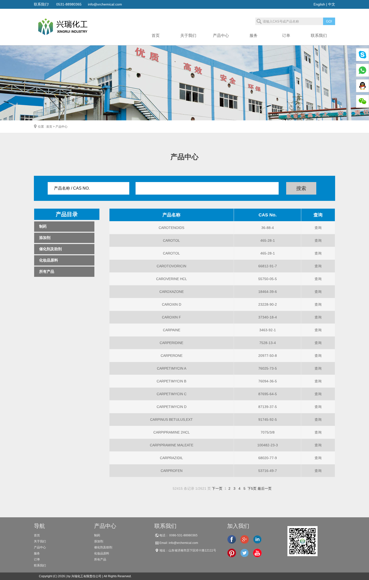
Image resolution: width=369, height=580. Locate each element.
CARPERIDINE (171, 343)
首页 (37, 535)
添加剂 (44, 237)
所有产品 (46, 271)
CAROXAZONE (171, 292)
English (319, 4)
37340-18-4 (267, 317)
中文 (331, 4)
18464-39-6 (267, 292)
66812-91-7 (267, 266)
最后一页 (265, 488)
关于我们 (40, 541)
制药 (43, 226)
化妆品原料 (48, 260)
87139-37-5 (267, 407)
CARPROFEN (171, 471)
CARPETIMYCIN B (171, 381)
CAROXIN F (171, 317)
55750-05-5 (267, 279)
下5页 (252, 488)
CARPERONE (171, 356)
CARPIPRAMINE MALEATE (171, 445)
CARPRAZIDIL (171, 458)
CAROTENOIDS (171, 228)
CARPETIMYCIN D (172, 407)
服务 (37, 553)
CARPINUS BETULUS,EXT (171, 420)
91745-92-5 (267, 420)
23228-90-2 (267, 304)
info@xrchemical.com (105, 4)
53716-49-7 (267, 471)
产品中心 (40, 547)
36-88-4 (267, 228)
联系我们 (40, 565)
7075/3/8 (268, 432)
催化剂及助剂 (50, 249)
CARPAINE (171, 330)
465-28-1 (267, 240)
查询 (318, 228)
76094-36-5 (267, 381)
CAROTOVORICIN (171, 266)
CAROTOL (171, 240)
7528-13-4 (267, 343)
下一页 (217, 488)
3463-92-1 (267, 330)
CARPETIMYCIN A (171, 368)
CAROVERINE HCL (171, 279)
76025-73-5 (267, 368)
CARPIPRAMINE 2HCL (171, 432)
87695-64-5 (267, 394)
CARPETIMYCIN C (172, 394)
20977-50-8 (267, 356)
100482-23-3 (267, 445)
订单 (37, 559)
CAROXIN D (171, 304)
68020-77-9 (267, 458)
